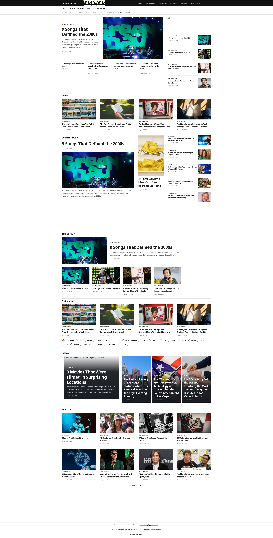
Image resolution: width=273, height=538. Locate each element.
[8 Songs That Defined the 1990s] (79, 424)
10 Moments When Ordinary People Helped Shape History (180, 182)
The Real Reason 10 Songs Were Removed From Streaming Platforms (154, 125)
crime (101, 13)
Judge (123, 345)
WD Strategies (135, 536)
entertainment (110, 13)
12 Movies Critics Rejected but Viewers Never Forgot (181, 82)
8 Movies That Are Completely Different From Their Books (98, 65)
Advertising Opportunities (149, 526)
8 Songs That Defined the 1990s (75, 439)
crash (66, 345)
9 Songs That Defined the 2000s (80, 31)
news (87, 13)
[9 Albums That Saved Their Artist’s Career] (156, 424)
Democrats (112, 345)
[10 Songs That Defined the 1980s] (204, 54)
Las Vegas (68, 13)
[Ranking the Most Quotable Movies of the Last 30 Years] (194, 460)
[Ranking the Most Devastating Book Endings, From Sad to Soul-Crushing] (194, 109)
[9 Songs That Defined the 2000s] (133, 38)
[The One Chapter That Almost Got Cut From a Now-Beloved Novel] (117, 109)
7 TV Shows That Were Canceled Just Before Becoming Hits (181, 139)
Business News (69, 137)
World (65, 95)
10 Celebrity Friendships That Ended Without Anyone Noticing (181, 196)
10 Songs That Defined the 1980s (179, 52)
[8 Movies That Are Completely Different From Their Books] (204, 68)
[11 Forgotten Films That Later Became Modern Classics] (79, 460)
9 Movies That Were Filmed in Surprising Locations (87, 378)
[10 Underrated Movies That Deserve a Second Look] (194, 424)
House (184, 341)
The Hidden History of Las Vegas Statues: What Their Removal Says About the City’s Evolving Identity (137, 388)
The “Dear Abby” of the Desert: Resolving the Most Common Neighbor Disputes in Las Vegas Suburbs (196, 388)
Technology (67, 234)
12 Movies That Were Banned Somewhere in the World (149, 65)
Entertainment (69, 24)
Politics (65, 353)
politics (120, 13)
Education (87, 345)
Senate (76, 345)
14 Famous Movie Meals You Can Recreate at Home (149, 182)
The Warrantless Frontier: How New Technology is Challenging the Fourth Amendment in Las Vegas (166, 388)
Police (174, 341)
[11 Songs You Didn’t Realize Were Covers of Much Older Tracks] (204, 169)
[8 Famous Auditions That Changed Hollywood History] (204, 154)
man (135, 13)
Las (75, 13)
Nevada (128, 13)
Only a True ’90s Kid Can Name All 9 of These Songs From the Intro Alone (116, 476)
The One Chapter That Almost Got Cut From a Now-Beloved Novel (116, 125)
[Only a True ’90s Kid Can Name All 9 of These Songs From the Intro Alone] (117, 460)
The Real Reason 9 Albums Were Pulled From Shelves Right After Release (78, 125)
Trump (95, 13)
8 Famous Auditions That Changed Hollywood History (180, 154)
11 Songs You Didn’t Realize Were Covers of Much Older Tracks (182, 168)
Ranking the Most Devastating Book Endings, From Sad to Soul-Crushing (192, 125)
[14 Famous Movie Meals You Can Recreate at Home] (151, 155)
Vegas (81, 13)
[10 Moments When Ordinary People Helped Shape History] (204, 183)
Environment (68, 301)
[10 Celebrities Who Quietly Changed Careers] (117, 424)
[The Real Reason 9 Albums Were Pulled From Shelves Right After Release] (79, 109)
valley (193, 341)
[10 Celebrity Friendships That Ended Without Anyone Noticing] (204, 197)
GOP (202, 341)
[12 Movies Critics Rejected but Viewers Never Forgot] (204, 83)
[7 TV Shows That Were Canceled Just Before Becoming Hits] (204, 140)
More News (67, 410)
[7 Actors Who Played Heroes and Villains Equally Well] (156, 460)
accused (100, 345)
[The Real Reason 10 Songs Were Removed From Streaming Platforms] (156, 109)
